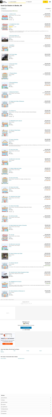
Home (2, 299)
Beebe (7, 299)
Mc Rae (28, 350)
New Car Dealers (17, 93)
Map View (4, 8)
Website (10, 16)
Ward (14, 350)
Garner (41, 350)
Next (31, 303)
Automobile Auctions (21, 358)
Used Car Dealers (11, 15)
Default (48, 8)
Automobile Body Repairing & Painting (20, 207)
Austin (2, 350)
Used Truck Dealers (18, 15)
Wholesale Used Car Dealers (19, 273)
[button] (50, 1)
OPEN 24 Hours (15, 10)
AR (4, 299)
